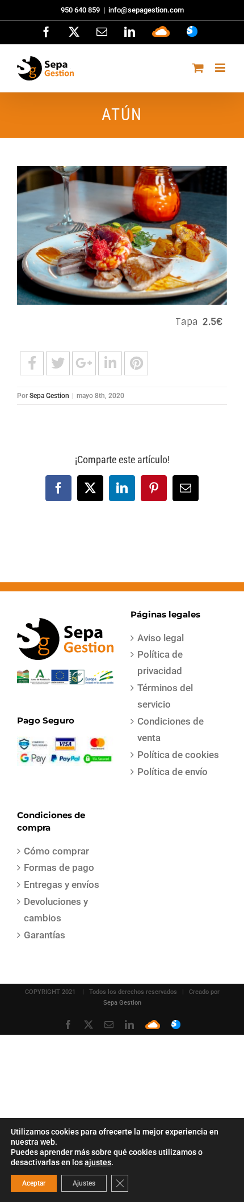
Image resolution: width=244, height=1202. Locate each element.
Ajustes (84, 1183)
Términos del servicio (165, 696)
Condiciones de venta (170, 729)
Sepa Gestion (49, 396)
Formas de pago (59, 867)
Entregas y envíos (61, 884)
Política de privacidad (160, 662)
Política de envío (172, 771)
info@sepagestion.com (146, 10)
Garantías (44, 935)
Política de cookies (178, 754)
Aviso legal (160, 638)
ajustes (98, 1162)
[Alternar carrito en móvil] (198, 68)
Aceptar (33, 1183)
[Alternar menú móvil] (221, 68)
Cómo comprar (56, 851)
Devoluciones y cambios (56, 910)
